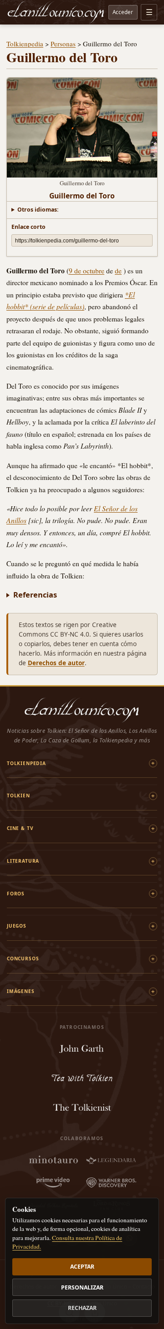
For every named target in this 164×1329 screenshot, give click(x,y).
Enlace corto (28, 227)
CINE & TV (20, 828)
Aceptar (82, 1266)
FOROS (16, 893)
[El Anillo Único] (56, 12)
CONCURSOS (23, 958)
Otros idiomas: (38, 209)
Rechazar (82, 1308)
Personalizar (82, 1287)
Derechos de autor (56, 663)
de (118, 270)
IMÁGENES (21, 991)
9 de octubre (86, 270)
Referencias (35, 594)
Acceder (123, 11)
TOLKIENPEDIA (26, 763)
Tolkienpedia (24, 43)
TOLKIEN (18, 795)
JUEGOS (16, 926)
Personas (63, 43)
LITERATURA (23, 861)
